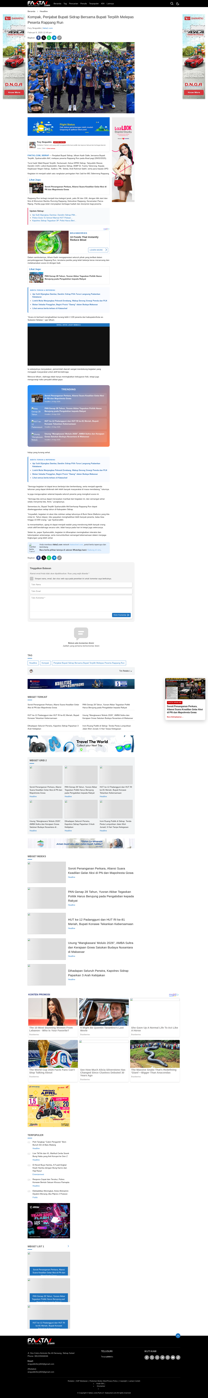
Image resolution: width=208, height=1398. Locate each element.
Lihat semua (51, 148)
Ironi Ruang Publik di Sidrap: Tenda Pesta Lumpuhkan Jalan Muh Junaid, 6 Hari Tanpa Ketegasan (106, 727)
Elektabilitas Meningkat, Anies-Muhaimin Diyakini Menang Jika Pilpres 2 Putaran (50, 1192)
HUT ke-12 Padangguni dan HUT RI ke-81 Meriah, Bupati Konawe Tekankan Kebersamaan (53, 716)
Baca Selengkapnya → (175, 717)
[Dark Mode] (177, 3)
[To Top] (178, 1335)
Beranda (31, 11)
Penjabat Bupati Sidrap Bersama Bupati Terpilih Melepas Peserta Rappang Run (89, 663)
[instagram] (167, 1357)
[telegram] (54, 37)
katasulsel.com (76, 545)
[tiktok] (178, 1357)
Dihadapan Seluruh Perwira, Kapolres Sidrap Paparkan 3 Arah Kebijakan (53, 727)
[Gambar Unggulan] (81, 112)
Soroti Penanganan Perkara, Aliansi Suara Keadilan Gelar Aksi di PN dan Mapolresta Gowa (76, 188)
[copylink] (59, 37)
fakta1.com (48, 28)
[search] (172, 3)
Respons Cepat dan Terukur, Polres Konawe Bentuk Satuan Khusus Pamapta (51, 1180)
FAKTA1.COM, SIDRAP (38, 155)
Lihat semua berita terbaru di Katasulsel (49, 308)
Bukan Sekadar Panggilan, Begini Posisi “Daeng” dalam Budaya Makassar (65, 304)
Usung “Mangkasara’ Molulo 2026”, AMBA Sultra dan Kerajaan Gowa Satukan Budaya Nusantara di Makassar (107, 716)
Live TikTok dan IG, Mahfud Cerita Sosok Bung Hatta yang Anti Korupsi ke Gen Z (51, 1154)
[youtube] (173, 1357)
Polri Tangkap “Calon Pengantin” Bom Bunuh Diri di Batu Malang (49, 1143)
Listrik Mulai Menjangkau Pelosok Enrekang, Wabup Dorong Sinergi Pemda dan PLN (69, 301)
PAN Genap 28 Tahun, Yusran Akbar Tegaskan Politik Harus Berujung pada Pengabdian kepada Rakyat (73, 277)
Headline (44, 11)
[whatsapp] (49, 37)
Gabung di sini (94, 550)
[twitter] (43, 37)
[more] (68, 1246)
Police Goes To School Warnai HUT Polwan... (52, 218)
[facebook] (38, 37)
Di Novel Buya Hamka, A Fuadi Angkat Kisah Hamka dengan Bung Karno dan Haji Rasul (50, 1168)
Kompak (45, 663)
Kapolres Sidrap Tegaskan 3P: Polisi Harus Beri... (54, 220)
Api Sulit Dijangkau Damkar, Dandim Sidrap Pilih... (54, 215)
